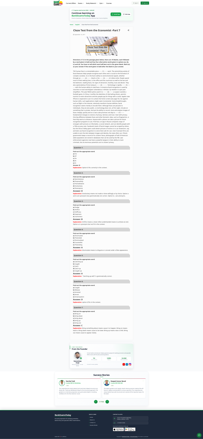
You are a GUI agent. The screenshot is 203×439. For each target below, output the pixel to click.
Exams (80, 3)
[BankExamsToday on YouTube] (124, 364)
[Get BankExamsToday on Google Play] (129, 429)
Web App (127, 14)
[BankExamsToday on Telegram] (127, 364)
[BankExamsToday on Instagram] (130, 364)
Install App (117, 14)
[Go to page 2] (96, 401)
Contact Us (92, 422)
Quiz (101, 3)
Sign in (136, 3)
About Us (92, 420)
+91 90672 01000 (121, 422)
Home (71, 24)
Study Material (91, 3)
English (77, 24)
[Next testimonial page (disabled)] (107, 401)
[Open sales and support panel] (199, 435)
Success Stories (93, 425)
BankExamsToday (63, 415)
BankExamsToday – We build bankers (130, 436)
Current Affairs (71, 3)
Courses (109, 3)
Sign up (146, 3)
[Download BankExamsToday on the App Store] (118, 429)
